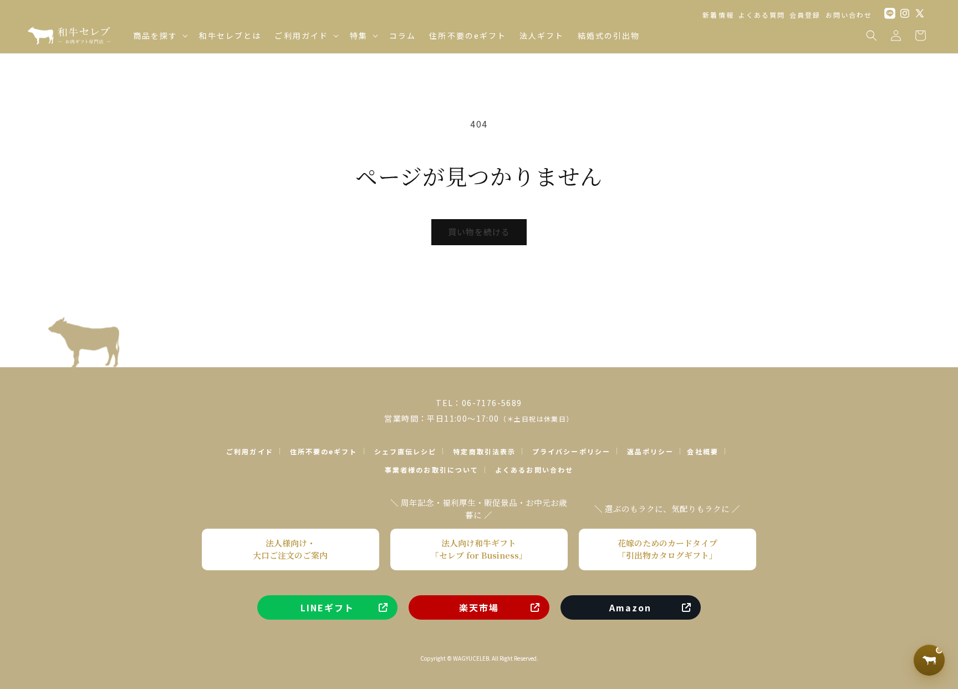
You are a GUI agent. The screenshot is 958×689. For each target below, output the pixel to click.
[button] (159, 35)
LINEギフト (327, 607)
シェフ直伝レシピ (405, 451)
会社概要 (702, 451)
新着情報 (717, 14)
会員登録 (805, 14)
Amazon (630, 607)
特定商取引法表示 (484, 451)
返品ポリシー (650, 451)
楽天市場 (479, 607)
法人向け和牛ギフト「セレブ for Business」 (479, 549)
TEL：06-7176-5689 (479, 402)
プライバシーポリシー (571, 451)
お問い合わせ (848, 14)
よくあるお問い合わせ (534, 469)
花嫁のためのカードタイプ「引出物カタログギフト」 (667, 549)
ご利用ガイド (249, 451)
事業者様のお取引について (431, 469)
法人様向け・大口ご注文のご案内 (290, 549)
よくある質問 (761, 14)
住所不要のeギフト (324, 451)
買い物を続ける (479, 231)
